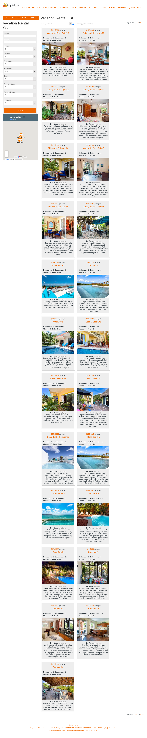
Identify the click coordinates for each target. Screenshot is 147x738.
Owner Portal (73, 725)
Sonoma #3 (93, 609)
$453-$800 (55, 434)
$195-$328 (90, 606)
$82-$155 (90, 549)
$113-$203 (55, 30)
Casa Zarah (58, 552)
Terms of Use (88, 730)
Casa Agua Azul (58, 265)
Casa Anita (58, 322)
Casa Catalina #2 (58, 378)
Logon (95, 730)
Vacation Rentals (31, 8)
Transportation (97, 8)
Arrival (6, 33)
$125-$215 (90, 434)
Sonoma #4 (58, 667)
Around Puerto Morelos (56, 8)
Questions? (135, 8)
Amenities (7, 100)
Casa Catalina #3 (93, 378)
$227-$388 (55, 319)
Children (7, 54)
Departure (7, 40)
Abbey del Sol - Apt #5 (93, 90)
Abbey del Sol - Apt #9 (93, 207)
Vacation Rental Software (77, 730)
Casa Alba (93, 265)
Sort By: (44, 24)
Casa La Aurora (58, 493)
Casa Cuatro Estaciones (58, 437)
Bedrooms (7, 61)
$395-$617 (55, 262)
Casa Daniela (93, 437)
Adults (6, 46)
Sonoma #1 (93, 552)
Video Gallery (78, 8)
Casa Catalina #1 (93, 322)
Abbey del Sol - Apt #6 (58, 148)
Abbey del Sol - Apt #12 (58, 90)
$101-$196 (90, 87)
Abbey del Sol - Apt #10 (58, 33)
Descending (88, 24)
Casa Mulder (93, 493)
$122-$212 (90, 262)
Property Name (9, 84)
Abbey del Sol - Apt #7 (93, 148)
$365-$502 (90, 490)
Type (6, 76)
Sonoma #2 (58, 609)
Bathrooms (8, 68)
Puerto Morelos (117, 8)
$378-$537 (55, 549)
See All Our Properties (21, 18)
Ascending (78, 24)
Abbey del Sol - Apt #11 (93, 33)
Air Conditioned (9, 92)
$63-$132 (54, 87)
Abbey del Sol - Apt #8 (58, 207)
